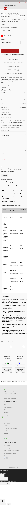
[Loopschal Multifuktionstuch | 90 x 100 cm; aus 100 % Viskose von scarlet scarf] (7, 401)
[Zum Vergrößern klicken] (4, 14)
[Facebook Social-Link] (5, 57)
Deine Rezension (5, 135)
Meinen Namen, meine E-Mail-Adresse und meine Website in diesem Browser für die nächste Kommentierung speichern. (13, 169)
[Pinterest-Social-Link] (9, 57)
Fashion (9, 13)
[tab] (13, 59)
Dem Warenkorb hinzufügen (10, 51)
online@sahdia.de (12, 500)
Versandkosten (13, 27)
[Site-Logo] (7, 3)
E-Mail (3, 159)
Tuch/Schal (15, 13)
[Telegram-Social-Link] (12, 57)
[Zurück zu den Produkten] (22, 13)
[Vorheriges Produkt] (20, 13)
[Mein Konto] (22, 3)
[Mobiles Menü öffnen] (1, 3)
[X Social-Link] (7, 57)
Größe (2, 39)
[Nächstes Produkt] (23, 13)
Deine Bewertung (5, 130)
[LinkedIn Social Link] (10, 57)
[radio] (2, 36)
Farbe (2, 33)
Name (3, 153)
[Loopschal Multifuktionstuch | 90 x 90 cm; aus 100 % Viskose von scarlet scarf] (20, 401)
